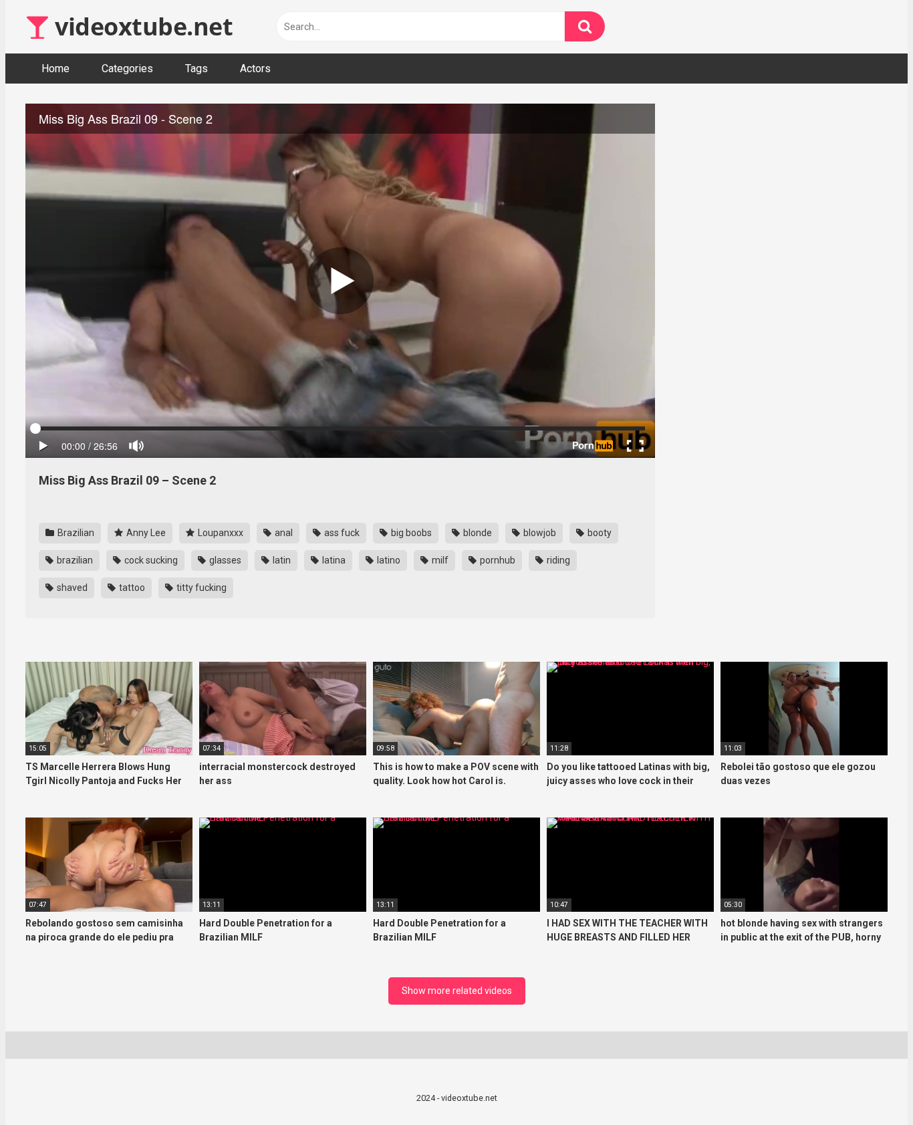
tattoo (131, 587)
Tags (196, 68)
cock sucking (150, 560)
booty (598, 532)
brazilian (74, 560)
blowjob (538, 532)
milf (439, 560)
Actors (255, 68)
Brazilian (74, 532)
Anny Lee (145, 532)
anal (283, 532)
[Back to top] (868, 1084)
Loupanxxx (219, 532)
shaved (71, 587)
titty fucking (200, 587)
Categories (127, 68)
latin (281, 560)
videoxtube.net (141, 26)
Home (55, 68)
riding (557, 560)
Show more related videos (457, 990)
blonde (476, 532)
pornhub (496, 560)
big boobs (410, 532)
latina (333, 560)
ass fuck (341, 532)
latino (387, 560)
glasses (224, 560)
